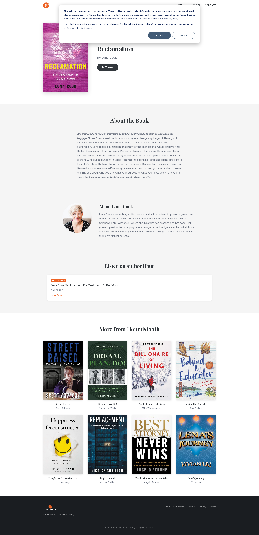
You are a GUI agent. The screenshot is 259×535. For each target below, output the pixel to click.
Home (167, 506)
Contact (210, 5)
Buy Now (107, 67)
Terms (213, 506)
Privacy (202, 506)
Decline (183, 35)
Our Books (178, 506)
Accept (159, 35)
